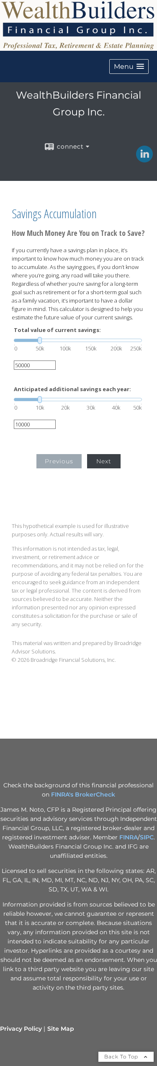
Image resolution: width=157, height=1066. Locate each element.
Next (103, 461)
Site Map (60, 1028)
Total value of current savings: (57, 330)
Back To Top (122, 1056)
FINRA (128, 837)
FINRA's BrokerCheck (83, 794)
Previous (59, 461)
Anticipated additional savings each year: (72, 389)
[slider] (78, 340)
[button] (129, 66)
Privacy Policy (21, 1028)
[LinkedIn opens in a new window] (144, 159)
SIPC (147, 837)
